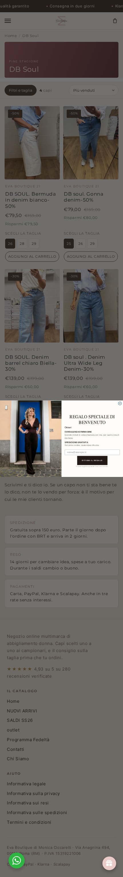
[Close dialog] (120, 403)
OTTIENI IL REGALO (92, 460)
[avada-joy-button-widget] (109, 863)
